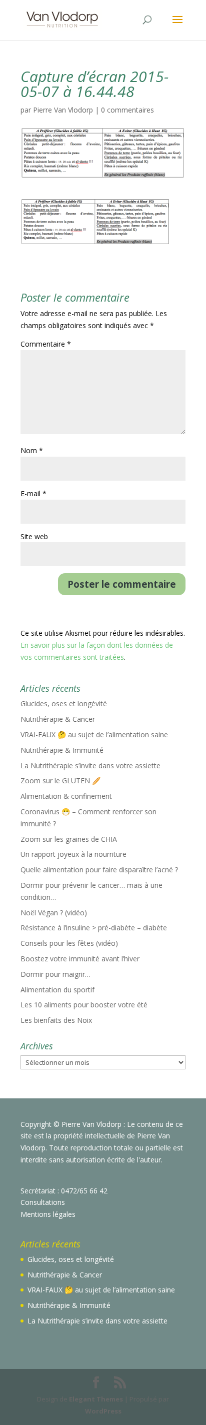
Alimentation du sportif (57, 989)
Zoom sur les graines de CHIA (68, 839)
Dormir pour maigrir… (55, 974)
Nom (31, 450)
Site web (34, 536)
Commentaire (45, 344)
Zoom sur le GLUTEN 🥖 (60, 780)
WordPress (103, 1410)
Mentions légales (48, 1214)
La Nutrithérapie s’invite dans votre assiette (90, 765)
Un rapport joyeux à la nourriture (73, 854)
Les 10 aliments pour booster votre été (84, 1004)
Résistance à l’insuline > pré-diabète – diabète (93, 927)
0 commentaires (127, 110)
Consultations (42, 1202)
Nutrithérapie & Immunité (62, 750)
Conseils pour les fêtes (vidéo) (69, 943)
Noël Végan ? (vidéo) (53, 912)
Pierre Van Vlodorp (63, 110)
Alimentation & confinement (66, 796)
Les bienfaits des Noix (56, 1020)
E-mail (33, 493)
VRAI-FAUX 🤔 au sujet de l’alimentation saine (94, 734)
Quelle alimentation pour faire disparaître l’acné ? (99, 869)
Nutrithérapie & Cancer (57, 719)
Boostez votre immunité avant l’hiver (80, 958)
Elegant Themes (96, 1398)
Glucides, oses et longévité (63, 703)
